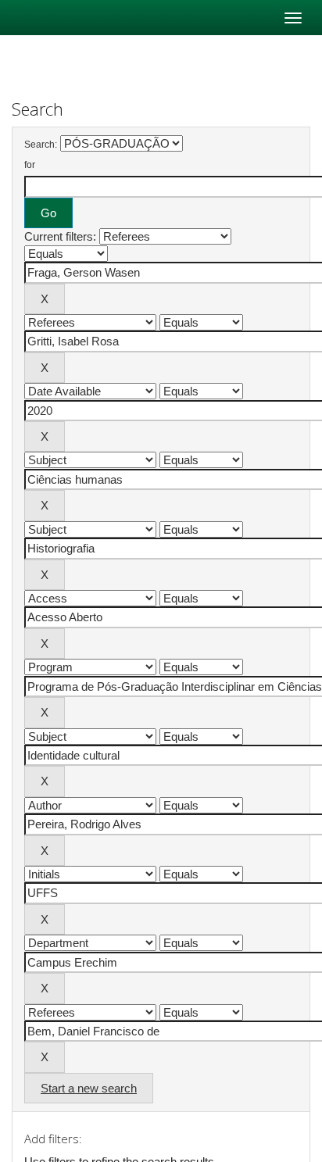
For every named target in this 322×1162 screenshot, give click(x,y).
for (29, 164)
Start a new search (89, 1088)
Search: (40, 144)
